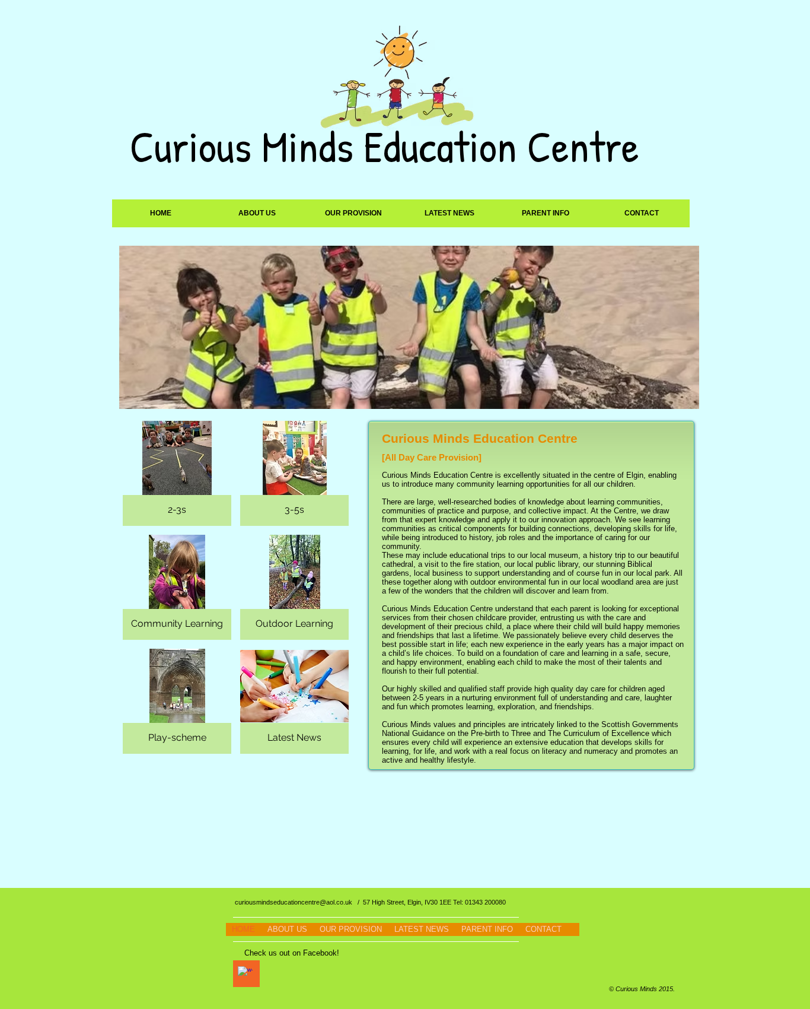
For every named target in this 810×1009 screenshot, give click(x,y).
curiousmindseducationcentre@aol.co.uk (293, 902)
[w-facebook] (245, 973)
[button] (257, 213)
